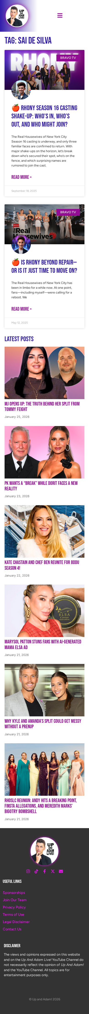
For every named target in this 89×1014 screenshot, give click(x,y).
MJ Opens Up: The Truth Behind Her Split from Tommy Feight (42, 407)
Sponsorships (14, 892)
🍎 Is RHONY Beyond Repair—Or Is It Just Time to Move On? (44, 266)
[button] (59, 16)
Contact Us (12, 929)
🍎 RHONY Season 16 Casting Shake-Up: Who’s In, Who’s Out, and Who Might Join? (44, 116)
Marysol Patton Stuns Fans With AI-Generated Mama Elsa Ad (43, 644)
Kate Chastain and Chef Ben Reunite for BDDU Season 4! (42, 565)
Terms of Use (13, 914)
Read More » (21, 177)
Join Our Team (14, 900)
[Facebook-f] (44, 871)
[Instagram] (28, 871)
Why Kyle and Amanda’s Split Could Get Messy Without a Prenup (43, 724)
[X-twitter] (53, 871)
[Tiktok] (36, 871)
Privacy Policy (14, 907)
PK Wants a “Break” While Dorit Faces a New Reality (41, 486)
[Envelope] (61, 871)
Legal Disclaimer (16, 922)
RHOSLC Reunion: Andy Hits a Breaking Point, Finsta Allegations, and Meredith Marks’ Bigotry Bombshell (41, 806)
